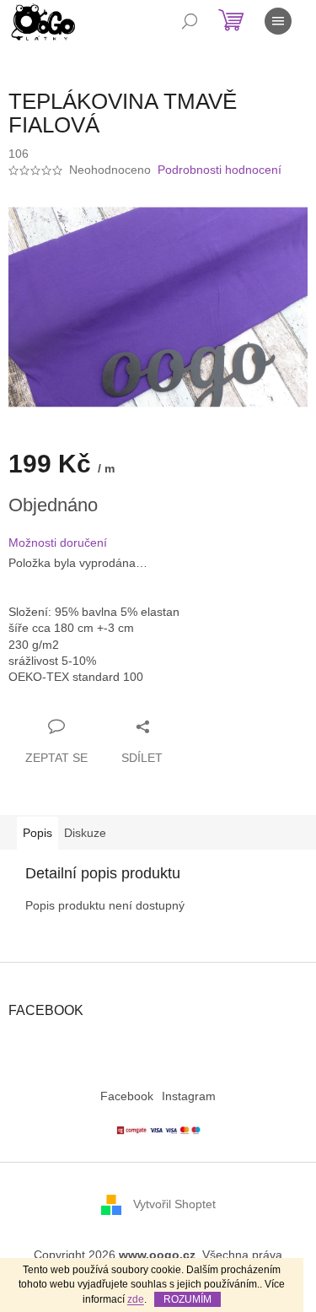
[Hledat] (189, 21)
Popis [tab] (37, 833)
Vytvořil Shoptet (174, 1204)
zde (135, 1299)
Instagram (189, 1096)
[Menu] (278, 21)
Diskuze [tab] (85, 833)
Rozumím (187, 1299)
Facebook (126, 1096)
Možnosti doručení (57, 542)
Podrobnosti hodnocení (219, 169)
